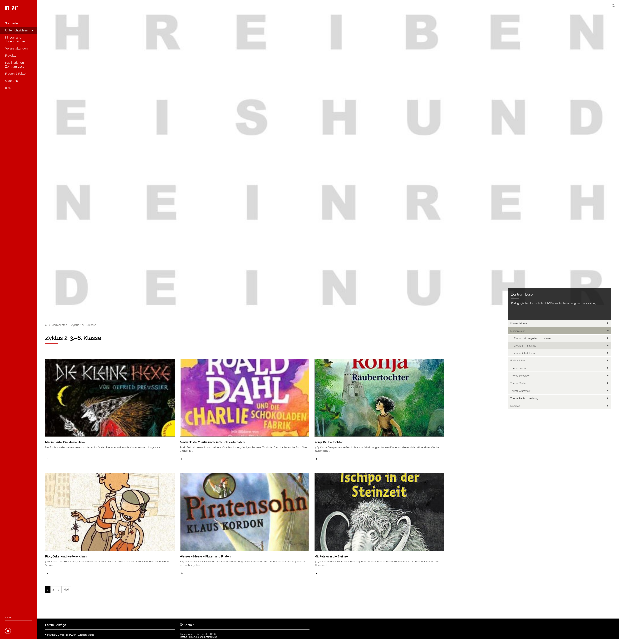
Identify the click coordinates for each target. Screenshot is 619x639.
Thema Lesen (518, 368)
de (10, 617)
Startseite (11, 23)
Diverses (515, 406)
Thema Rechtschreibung (524, 398)
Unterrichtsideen (16, 30)
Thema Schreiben (520, 375)
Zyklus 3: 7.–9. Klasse (525, 353)
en (6, 617)
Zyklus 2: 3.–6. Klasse (525, 345)
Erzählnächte (517, 360)
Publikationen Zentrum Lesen (15, 64)
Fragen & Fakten (16, 73)
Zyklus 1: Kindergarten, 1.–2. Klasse (532, 338)
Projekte (10, 55)
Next (66, 589)
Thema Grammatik (520, 390)
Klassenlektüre (518, 323)
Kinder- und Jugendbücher (15, 39)
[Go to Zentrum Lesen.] (46, 325)
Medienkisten (517, 331)
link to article (110, 408)
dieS (8, 87)
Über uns (11, 80)
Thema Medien (518, 383)
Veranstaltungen (16, 48)
